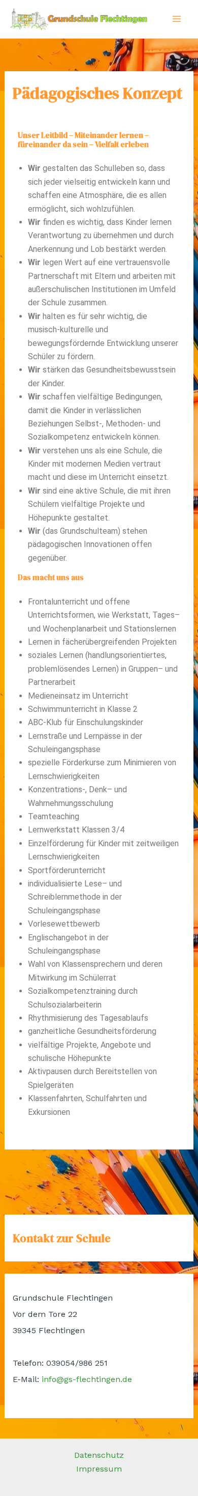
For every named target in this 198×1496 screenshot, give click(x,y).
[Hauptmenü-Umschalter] (177, 19)
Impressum (99, 1469)
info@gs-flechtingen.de (87, 1379)
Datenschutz (99, 1455)
